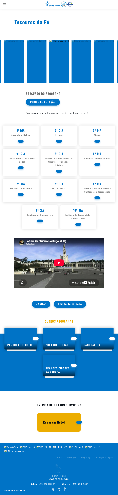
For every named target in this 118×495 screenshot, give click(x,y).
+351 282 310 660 (79, 484)
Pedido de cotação (43, 102)
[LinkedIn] (65, 489)
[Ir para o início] (53, 4)
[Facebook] (53, 489)
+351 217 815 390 (47, 484)
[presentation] (4, 60)
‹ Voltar (41, 304)
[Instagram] (58, 489)
